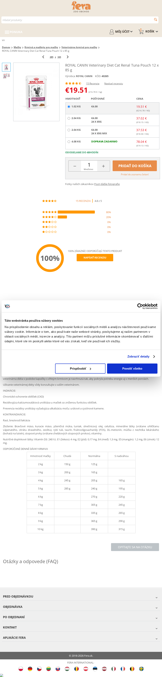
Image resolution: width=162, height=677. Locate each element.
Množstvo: (88, 169)
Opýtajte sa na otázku (135, 547)
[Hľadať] (155, 19)
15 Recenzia (92, 83)
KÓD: (98, 76)
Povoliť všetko (132, 368)
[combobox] (79, 19)
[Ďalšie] (67, 56)
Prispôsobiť (78, 368)
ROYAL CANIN (84, 76)
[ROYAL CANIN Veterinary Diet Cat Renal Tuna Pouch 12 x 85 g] (36, 92)
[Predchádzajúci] (43, 56)
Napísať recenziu (113, 83)
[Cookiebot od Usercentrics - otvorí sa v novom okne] (140, 306)
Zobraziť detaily (138, 356)
